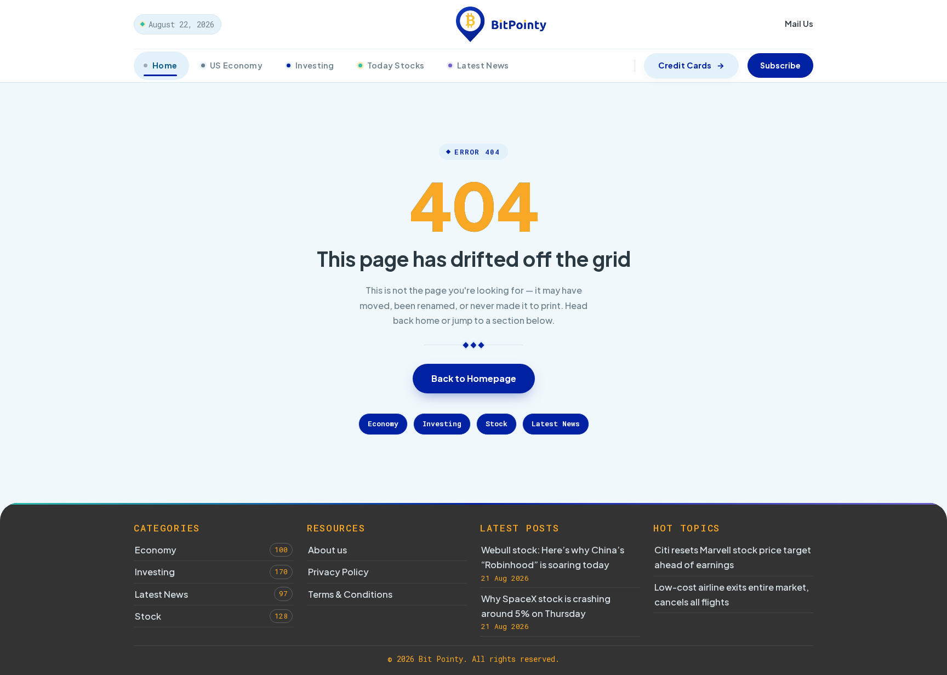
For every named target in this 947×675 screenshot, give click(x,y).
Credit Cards (684, 65)
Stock (496, 423)
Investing (314, 65)
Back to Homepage (473, 378)
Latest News (483, 65)
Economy (383, 423)
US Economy (236, 65)
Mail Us (799, 23)
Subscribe (780, 65)
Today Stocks (395, 65)
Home (164, 65)
